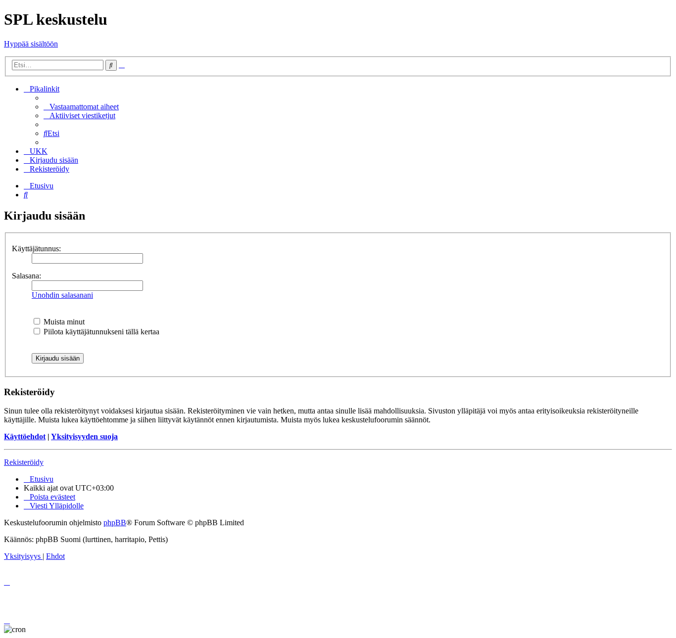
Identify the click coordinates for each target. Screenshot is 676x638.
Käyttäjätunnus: (36, 248)
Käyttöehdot (25, 436)
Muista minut (63, 322)
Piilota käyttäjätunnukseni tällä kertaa (100, 331)
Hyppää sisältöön (31, 44)
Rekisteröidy (24, 462)
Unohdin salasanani (62, 295)
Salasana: (26, 276)
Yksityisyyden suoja (84, 436)
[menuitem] (81, 106)
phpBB (114, 522)
